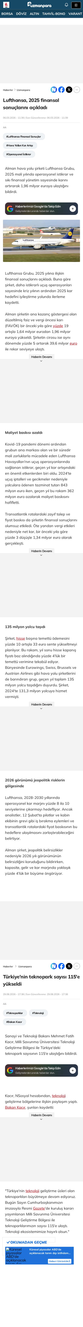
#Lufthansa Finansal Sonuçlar (23, 136)
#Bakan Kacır (14, 1021)
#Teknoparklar (14, 1013)
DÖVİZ (21, 14)
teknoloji (59, 1095)
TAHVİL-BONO (53, 14)
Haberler (8, 89)
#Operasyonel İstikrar (18, 154)
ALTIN (34, 14)
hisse (20, 638)
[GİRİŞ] (76, 5)
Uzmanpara (23, 89)
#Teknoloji (38, 1013)
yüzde (58, 325)
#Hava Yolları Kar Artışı (19, 145)
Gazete (39, 1208)
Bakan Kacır (15, 1107)
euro (73, 343)
